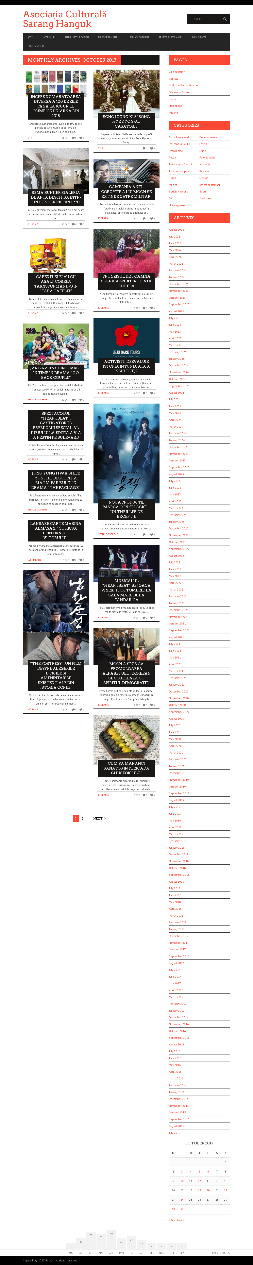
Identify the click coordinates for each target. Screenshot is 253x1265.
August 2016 (176, 1044)
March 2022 (176, 589)
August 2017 (176, 963)
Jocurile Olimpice (179, 171)
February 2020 (178, 759)
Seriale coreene (37, 399)
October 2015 (177, 1112)
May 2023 (175, 494)
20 (208, 1190)
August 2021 (176, 637)
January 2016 (177, 1092)
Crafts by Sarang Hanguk (183, 85)
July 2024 (174, 399)
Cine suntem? (177, 72)
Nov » (180, 1220)
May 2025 (175, 331)
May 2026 (175, 250)
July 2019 (174, 807)
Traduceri (205, 198)
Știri (30, 37)
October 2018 (177, 868)
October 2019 (177, 786)
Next (98, 818)
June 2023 (175, 488)
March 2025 (176, 345)
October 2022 (177, 542)
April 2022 (175, 583)
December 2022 (179, 528)
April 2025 (175, 338)
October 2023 (177, 460)
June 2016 (175, 1058)
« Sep (172, 1220)
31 (182, 1209)
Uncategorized (177, 205)
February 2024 (178, 433)
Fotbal (173, 157)
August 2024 (176, 392)
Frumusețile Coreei (180, 164)
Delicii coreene (139, 37)
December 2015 (179, 1099)
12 (199, 1181)
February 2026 (178, 270)
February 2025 (178, 352)
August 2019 (176, 800)
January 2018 (177, 929)
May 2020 (175, 739)
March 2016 (176, 1078)
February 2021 (178, 678)
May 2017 (175, 983)
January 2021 (177, 684)
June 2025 (175, 324)
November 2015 (179, 1105)
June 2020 (175, 732)
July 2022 (174, 562)
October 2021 (177, 623)
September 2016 (179, 1038)
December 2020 (179, 691)
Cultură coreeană (179, 137)
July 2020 (174, 725)
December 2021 (179, 610)
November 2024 (179, 372)
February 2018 (178, 922)
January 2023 (177, 522)
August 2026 (176, 229)
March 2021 (176, 671)
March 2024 (176, 426)
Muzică (173, 185)
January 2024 (177, 440)
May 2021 (175, 657)
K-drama (33, 224)
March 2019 (176, 834)
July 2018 (174, 888)
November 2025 (179, 290)
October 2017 (177, 949)
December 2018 (179, 854)
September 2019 (179, 793)
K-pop (172, 178)
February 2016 (178, 1085)
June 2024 (175, 406)
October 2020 (177, 705)
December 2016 (179, 1017)
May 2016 (175, 1065)
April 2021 (175, 664)
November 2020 (179, 698)
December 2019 (179, 773)
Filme (202, 151)
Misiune (173, 112)
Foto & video (207, 157)
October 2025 (177, 297)
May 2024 (175, 413)
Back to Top (219, 1252)
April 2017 (175, 990)
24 (182, 1199)
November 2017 (179, 942)
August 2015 (176, 1126)
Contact (173, 78)
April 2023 (175, 501)
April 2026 (175, 257)
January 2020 (177, 766)
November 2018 (179, 861)
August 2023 (176, 474)
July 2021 (174, 644)
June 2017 (175, 976)
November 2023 (179, 454)
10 (182, 1181)
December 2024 (179, 365)
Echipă (173, 99)
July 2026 (174, 236)
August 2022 (176, 556)
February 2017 (178, 1004)
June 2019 (175, 813)
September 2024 (179, 386)
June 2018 (175, 895)
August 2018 (176, 881)
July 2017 (174, 970)
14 (217, 1181)
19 (199, 1190)
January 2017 (177, 1010)
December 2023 (179, 447)
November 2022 (179, 535)
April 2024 (175, 420)
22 (225, 1190)
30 (173, 1209)
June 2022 (175, 569)
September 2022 (179, 549)
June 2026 (175, 243)
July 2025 (174, 318)
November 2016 (179, 1024)
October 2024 (177, 379)
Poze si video (36, 46)
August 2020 (176, 718)
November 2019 (179, 779)
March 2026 (176, 263)
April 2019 (175, 827)
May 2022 (175, 576)
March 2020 (176, 752)
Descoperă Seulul (109, 37)
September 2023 (179, 467)
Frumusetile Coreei (77, 37)
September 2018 (179, 874)
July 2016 (174, 1051)
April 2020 (175, 746)
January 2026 (177, 277)
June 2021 (175, 651)
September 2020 (179, 712)
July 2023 (174, 481)
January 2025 (177, 358)
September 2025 (179, 304)
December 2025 (179, 284)
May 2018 (175, 902)
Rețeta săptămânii (170, 37)
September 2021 (179, 630)
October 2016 (177, 1031)
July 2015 (174, 1133)
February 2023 (178, 515)
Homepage (175, 106)
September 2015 (179, 1119)
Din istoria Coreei (179, 92)
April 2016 (175, 1072)
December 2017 (179, 936)
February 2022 (178, 596)
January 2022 (177, 603)
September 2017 (179, 956)
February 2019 (178, 841)
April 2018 (175, 908)
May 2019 (175, 820)
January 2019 (177, 847)
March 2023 (176, 508)
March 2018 (176, 915)
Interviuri (49, 37)
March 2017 (176, 997)
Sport (202, 191)
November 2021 (179, 617)
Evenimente (199, 37)
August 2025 (176, 311)
